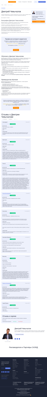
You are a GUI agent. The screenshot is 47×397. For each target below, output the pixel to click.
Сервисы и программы (38, 371)
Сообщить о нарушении (4, 376)
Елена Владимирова (6, 193)
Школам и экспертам (37, 370)
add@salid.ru (25, 384)
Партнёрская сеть (15, 361)
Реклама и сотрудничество (38, 364)
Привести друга (14, 364)
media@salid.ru (37, 384)
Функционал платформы (16, 363)
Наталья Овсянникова (6, 283)
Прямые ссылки (26, 362)
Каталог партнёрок (15, 362)
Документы (36, 362)
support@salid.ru (15, 383)
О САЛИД (36, 361)
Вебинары (14, 376)
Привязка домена (26, 364)
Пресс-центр (36, 363)
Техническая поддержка (15, 378)
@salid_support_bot (15, 384)
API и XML (25, 369)
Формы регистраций (26, 363)
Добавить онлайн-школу (5, 363)
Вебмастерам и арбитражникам (39, 369)
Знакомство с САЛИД (15, 371)
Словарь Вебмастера (15, 377)
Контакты (2, 364)
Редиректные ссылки (26, 361)
